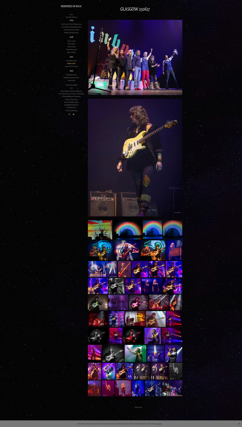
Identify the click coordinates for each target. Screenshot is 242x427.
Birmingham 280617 (71, 60)
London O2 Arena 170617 (71, 66)
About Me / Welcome (71, 17)
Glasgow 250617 (71, 63)
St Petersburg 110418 (71, 49)
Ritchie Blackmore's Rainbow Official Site (71, 91)
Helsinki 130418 (71, 46)
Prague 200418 (71, 41)
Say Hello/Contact (71, 107)
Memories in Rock (71, 6)
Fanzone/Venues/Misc (71, 85)
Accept (159, 424)
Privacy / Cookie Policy (71, 110)
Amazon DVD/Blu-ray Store (71, 102)
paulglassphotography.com (71, 105)
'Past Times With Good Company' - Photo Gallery (71, 94)
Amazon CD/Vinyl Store (71, 99)
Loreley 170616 (71, 80)
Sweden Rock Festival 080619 (71, 30)
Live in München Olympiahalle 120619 (71, 27)
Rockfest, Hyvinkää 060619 (71, 32)
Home (71, 14)
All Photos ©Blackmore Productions (71, 96)
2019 (71, 20)
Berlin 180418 (71, 44)
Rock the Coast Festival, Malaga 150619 (71, 24)
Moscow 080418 (71, 52)
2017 (71, 56)
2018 (71, 37)
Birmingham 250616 (71, 75)
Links (71, 88)
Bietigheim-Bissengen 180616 (71, 77)
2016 (71, 70)
